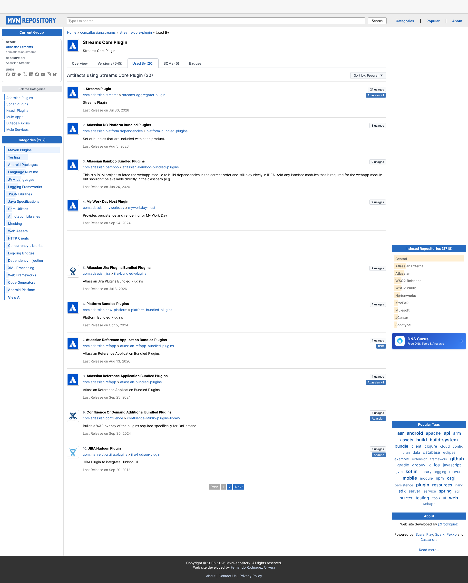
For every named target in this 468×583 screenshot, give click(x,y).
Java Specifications (23, 201)
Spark (440, 534)
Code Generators (21, 282)
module (427, 478)
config (458, 446)
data (417, 452)
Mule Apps (14, 117)
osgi (451, 478)
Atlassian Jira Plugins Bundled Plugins (119, 267)
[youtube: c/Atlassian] (43, 74)
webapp (429, 504)
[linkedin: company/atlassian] (31, 74)
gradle (403, 464)
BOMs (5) (171, 63)
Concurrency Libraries (25, 245)
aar (401, 433)
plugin (423, 484)
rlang (459, 485)
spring (446, 491)
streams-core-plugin (135, 32)
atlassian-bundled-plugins (141, 382)
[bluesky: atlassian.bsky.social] (55, 74)
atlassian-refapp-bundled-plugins (147, 346)
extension (420, 459)
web (453, 497)
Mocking (15, 223)
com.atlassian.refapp (99, 346)
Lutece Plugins (18, 123)
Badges (195, 63)
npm (440, 478)
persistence (404, 485)
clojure (431, 446)
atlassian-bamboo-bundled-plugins (151, 167)
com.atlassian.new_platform (105, 310)
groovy (419, 464)
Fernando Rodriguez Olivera (253, 567)
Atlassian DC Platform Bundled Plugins (119, 125)
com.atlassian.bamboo (101, 167)
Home (71, 32)
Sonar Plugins (17, 104)
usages (377, 89)
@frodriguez (448, 524)
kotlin (412, 471)
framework (439, 459)
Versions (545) (110, 63)
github (457, 458)
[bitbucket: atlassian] (14, 74)
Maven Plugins (20, 150)
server (415, 491)
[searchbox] (216, 20)
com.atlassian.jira (96, 273)
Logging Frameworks (25, 187)
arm (457, 433)
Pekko (452, 534)
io (430, 465)
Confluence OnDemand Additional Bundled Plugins (129, 412)
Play (429, 534)
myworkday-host (141, 207)
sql (457, 491)
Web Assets (18, 231)
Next (239, 487)
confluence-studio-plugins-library (153, 418)
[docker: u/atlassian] (19, 74)
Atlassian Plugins (19, 98)
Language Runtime (23, 172)
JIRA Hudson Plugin (104, 448)
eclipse (449, 452)
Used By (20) (143, 63)
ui (445, 498)
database (432, 452)
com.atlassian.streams (98, 32)
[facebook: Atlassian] (37, 74)
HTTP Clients (18, 238)
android (415, 433)
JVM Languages (21, 179)
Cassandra (429, 539)
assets (407, 439)
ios (437, 464)
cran (407, 452)
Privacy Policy (251, 576)
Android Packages (23, 164)
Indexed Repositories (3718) (429, 248)
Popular (433, 21)
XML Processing (21, 268)
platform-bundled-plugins (166, 131)
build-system (444, 439)
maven (455, 471)
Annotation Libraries (24, 216)
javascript (452, 464)
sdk (403, 491)
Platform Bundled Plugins (108, 304)
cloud (445, 446)
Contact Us (227, 576)
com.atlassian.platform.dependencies (113, 131)
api (447, 433)
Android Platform (21, 290)
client (417, 446)
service (430, 491)
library (426, 471)
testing (423, 497)
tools (436, 498)
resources (442, 484)
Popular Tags (429, 424)
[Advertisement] (234, 6)
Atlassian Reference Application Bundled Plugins (126, 340)
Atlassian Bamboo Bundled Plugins (116, 161)
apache (434, 433)
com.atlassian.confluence (103, 418)
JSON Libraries (20, 194)
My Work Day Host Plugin (107, 201)
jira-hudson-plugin (145, 454)
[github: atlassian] (8, 74)
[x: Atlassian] (25, 74)
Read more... (429, 550)
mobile (410, 478)
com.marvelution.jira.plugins (105, 454)
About (457, 21)
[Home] (31, 23)
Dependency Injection (25, 260)
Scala (420, 534)
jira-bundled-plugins (130, 273)
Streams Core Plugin (105, 42)
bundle (402, 446)
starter (407, 497)
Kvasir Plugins (17, 110)
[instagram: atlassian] (49, 74)
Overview (80, 63)
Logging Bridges (21, 253)
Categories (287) (32, 140)
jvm (400, 471)
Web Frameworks (22, 275)
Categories (405, 21)
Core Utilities (18, 209)
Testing (14, 157)
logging (440, 472)
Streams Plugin (98, 89)
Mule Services (17, 129)
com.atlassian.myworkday (103, 207)
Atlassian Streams (19, 47)
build (422, 439)
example (402, 459)
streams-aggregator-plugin (143, 95)
